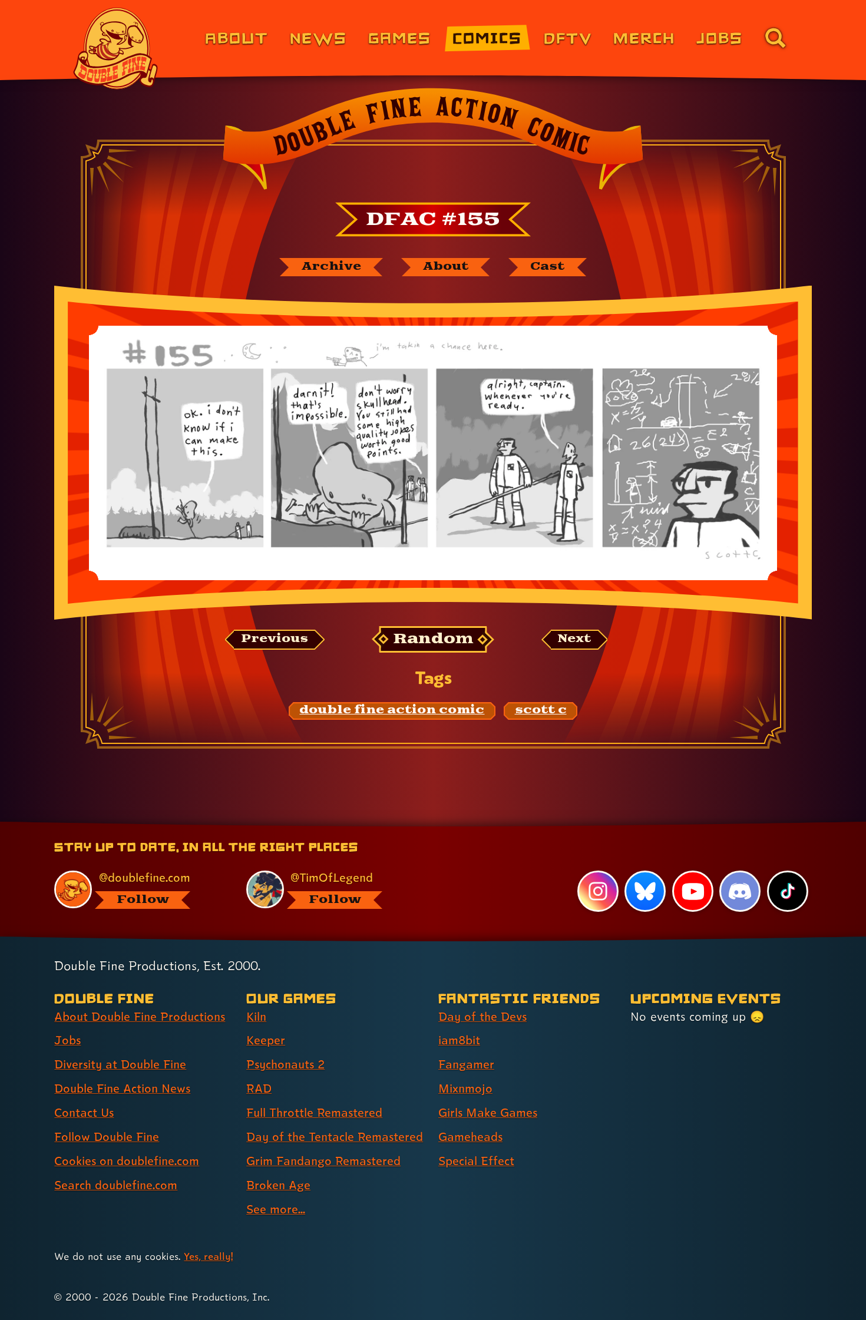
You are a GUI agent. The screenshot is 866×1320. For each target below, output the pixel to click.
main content (494, 825)
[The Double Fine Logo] (116, 48)
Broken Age (278, 1185)
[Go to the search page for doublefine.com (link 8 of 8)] (775, 38)
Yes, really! (208, 1256)
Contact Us (84, 1113)
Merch (644, 37)
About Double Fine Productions (139, 1017)
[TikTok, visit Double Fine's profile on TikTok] (787, 891)
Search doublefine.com (115, 1185)
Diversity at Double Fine (120, 1064)
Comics (487, 37)
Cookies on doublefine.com (126, 1161)
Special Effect (476, 1161)
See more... (275, 1209)
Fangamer (466, 1064)
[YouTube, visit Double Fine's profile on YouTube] (692, 891)
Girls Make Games (487, 1113)
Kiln (256, 1017)
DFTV (568, 37)
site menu (420, 825)
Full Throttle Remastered (314, 1113)
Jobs (719, 37)
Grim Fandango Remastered (323, 1161)
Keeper (265, 1040)
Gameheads (470, 1137)
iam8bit (459, 1040)
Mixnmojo (465, 1088)
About (236, 37)
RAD (259, 1088)
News (318, 37)
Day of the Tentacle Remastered (334, 1137)
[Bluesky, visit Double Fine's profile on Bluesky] (645, 891)
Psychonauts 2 (285, 1064)
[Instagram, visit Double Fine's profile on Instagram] (598, 891)
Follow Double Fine (106, 1137)
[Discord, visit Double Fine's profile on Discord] (740, 891)
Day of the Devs (482, 1017)
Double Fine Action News (122, 1088)
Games (399, 37)
